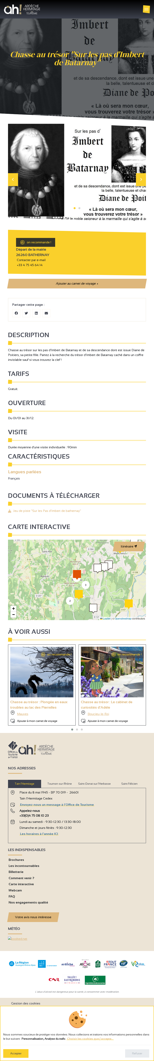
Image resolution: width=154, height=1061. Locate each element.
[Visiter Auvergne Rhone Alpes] (22, 966)
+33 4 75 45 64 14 (30, 265)
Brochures (16, 859)
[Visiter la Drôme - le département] (47, 966)
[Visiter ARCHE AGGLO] (85, 968)
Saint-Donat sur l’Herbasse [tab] (94, 783)
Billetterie (16, 872)
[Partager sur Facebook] (16, 313)
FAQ (12, 896)
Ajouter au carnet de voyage (77, 283)
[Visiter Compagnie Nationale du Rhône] (54, 980)
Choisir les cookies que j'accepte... (90, 1038)
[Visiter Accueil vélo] (98, 966)
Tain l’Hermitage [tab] (24, 783)
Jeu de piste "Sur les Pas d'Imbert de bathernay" (47, 510)
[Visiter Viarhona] (138, 966)
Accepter (15, 1053)
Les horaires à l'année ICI (39, 834)
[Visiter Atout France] (110, 964)
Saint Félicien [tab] (129, 783)
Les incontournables (24, 866)
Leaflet (106, 618)
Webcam (15, 890)
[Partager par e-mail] (46, 313)
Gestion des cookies (25, 1003)
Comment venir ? (21, 878)
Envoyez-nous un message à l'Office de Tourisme (57, 804)
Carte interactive (21, 884)
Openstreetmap (123, 618)
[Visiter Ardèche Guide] (68, 966)
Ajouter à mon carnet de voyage (37, 720)
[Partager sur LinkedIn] (36, 313)
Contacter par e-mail (31, 260)
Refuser (137, 1053)
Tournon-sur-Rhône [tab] (59, 783)
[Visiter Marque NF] (123, 966)
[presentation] (13, 179)
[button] (74, 208)
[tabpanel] (77, 814)
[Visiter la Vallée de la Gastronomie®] (72, 984)
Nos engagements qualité (28, 902)
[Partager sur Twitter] (26, 313)
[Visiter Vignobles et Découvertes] (95, 980)
